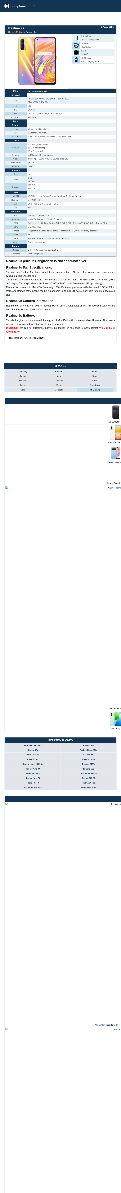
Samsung (22, 371)
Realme (58, 371)
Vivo (59, 376)
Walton (59, 385)
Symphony (95, 385)
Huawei (22, 380)
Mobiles (19, 32)
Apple (95, 380)
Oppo (95, 376)
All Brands (95, 390)
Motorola (59, 390)
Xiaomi (22, 376)
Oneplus (59, 380)
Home (11, 32)
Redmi (95, 371)
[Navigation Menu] (34, 6)
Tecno (22, 385)
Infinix (22, 390)
